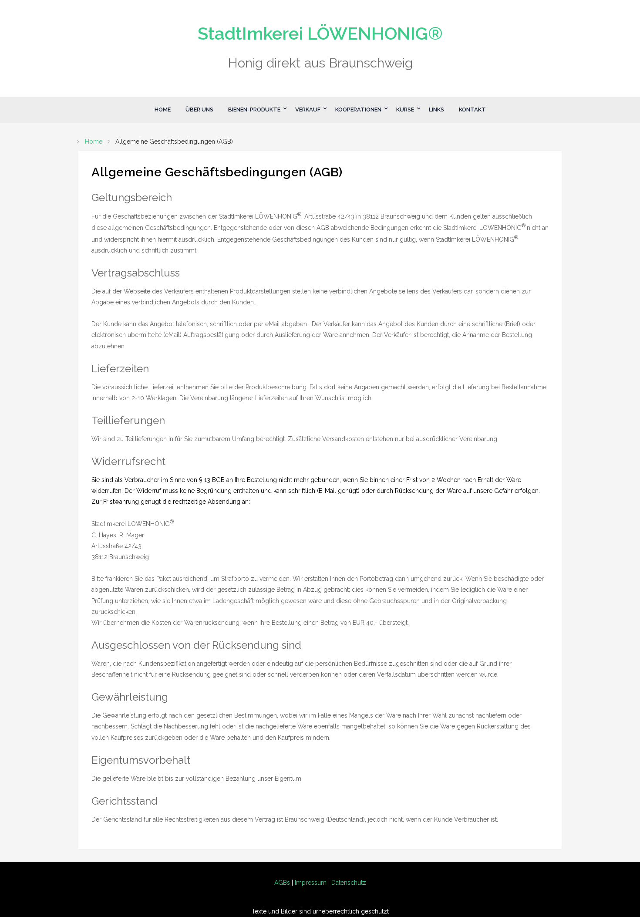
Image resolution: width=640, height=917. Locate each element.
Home (163, 109)
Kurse (405, 109)
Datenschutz (348, 882)
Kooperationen (358, 109)
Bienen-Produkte (254, 109)
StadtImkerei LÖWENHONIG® (320, 33)
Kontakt (472, 109)
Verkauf (307, 109)
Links (436, 109)
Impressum (311, 882)
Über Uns (199, 109)
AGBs (282, 882)
